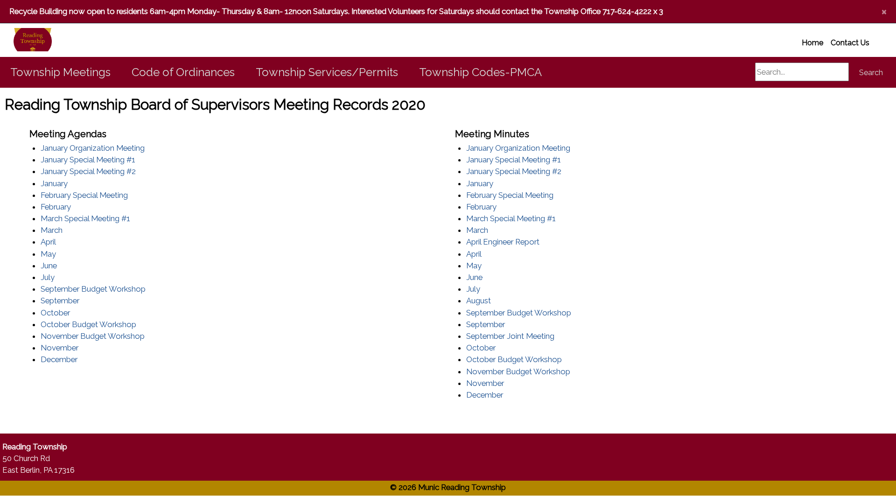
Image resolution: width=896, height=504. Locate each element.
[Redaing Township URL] (21, 40)
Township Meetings (60, 72)
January (54, 183)
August (478, 300)
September (60, 300)
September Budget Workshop (93, 289)
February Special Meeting (84, 195)
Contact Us (850, 42)
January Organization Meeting (93, 148)
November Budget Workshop (93, 336)
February (56, 206)
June (49, 265)
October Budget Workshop (88, 324)
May (48, 254)
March (52, 230)
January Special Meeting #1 (88, 159)
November (59, 347)
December (59, 359)
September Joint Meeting (510, 336)
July (48, 277)
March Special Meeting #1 (85, 218)
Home (812, 42)
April (48, 241)
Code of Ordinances (183, 72)
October (55, 312)
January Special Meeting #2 (88, 171)
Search (871, 72)
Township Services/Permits (327, 72)
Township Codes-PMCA (480, 72)
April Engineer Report (502, 241)
